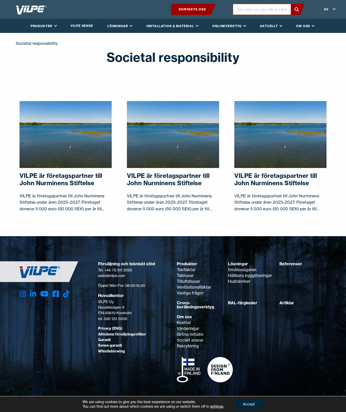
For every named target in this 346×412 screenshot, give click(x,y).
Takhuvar (185, 275)
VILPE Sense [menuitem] (82, 26)
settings (216, 406)
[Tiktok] (66, 294)
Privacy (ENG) (110, 328)
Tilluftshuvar (188, 281)
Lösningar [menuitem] (117, 26)
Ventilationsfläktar (194, 287)
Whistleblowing (111, 351)
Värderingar (188, 328)
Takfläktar (186, 269)
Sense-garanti (110, 345)
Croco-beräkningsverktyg (195, 304)
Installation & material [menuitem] (170, 26)
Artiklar (286, 302)
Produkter (187, 263)
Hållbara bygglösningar (250, 275)
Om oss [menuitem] (303, 26)
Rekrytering (188, 345)
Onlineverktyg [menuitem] (227, 26)
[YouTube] (44, 294)
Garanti (104, 340)
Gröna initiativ (190, 334)
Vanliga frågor (190, 292)
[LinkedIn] (33, 294)
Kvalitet (184, 322)
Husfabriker (239, 281)
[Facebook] (56, 294)
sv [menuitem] (326, 9)
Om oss (184, 316)
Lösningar (238, 263)
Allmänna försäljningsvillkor (122, 334)
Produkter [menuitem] (42, 26)
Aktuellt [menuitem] (269, 26)
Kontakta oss (192, 9)
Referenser (290, 263)
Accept (249, 404)
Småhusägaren (242, 269)
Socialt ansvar (190, 340)
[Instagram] (22, 294)
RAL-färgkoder (242, 302)
